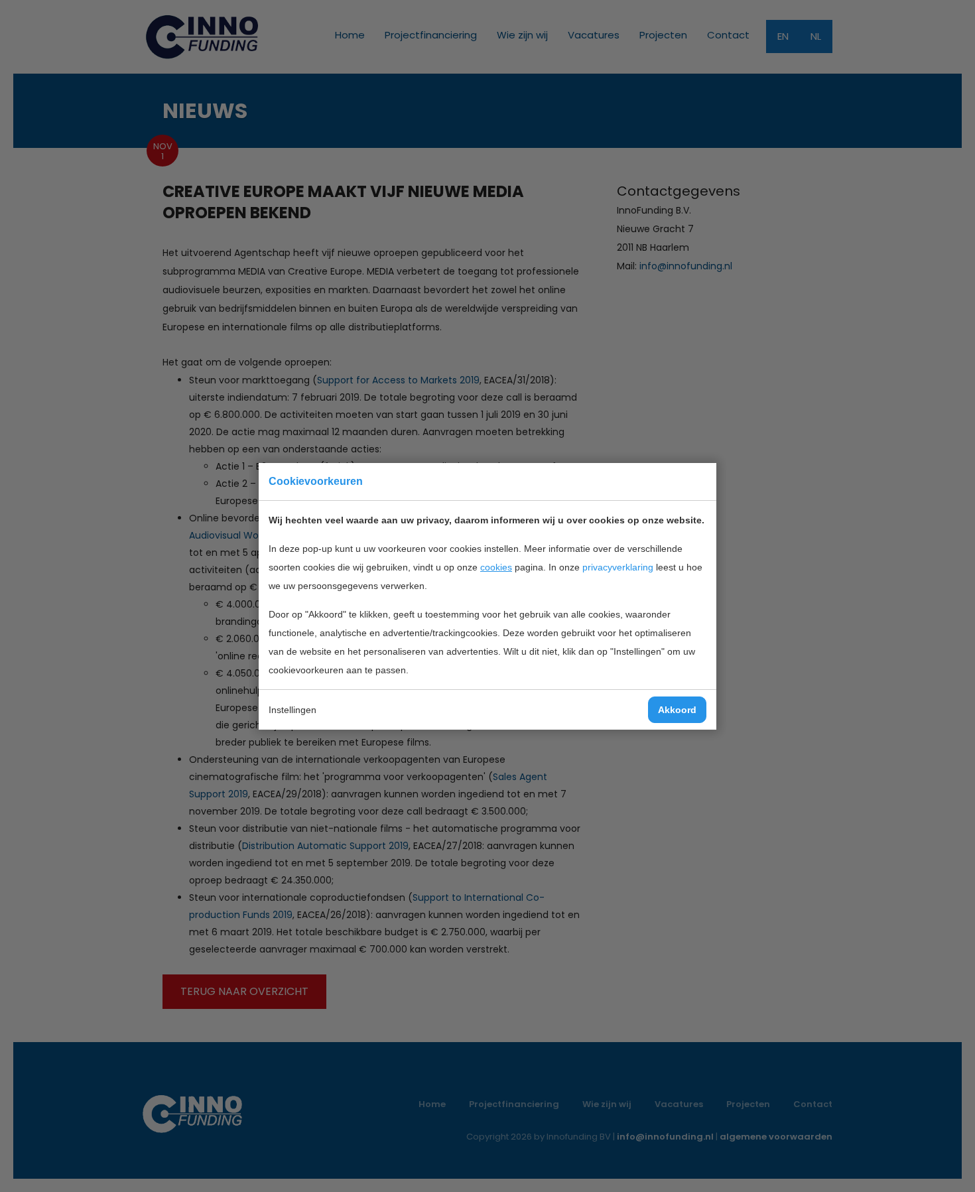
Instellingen (292, 709)
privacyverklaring (617, 567)
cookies (496, 567)
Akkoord (677, 709)
